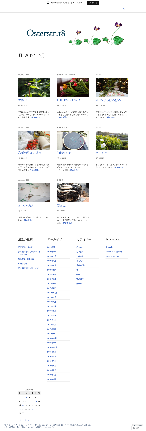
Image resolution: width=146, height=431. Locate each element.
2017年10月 (52, 292)
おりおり (21, 75)
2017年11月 (52, 288)
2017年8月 (51, 302)
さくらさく (103, 153)
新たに (61, 206)
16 (23, 405)
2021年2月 (51, 247)
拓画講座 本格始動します (28, 268)
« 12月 (20, 420)
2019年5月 (51, 261)
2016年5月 (51, 370)
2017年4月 (51, 320)
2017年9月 (51, 297)
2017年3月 (51, 324)
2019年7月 (51, 256)
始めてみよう (93, 3)
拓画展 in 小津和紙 (26, 259)
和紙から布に (65, 153)
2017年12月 (52, 283)
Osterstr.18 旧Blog (114, 251)
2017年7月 (51, 306)
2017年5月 (51, 315)
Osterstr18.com (112, 256)
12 (32, 401)
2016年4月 (51, 374)
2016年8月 (51, 356)
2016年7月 (51, 361)
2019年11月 (52, 251)
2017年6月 (51, 311)
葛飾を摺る (81, 265)
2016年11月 (52, 343)
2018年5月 (51, 279)
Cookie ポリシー (50, 427)
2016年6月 (51, 365)
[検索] (124, 9)
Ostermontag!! (68, 100)
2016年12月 (52, 338)
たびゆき (80, 256)
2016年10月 (52, 347)
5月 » (27, 420)
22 (20, 409)
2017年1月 (51, 333)
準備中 (22, 100)
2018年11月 (52, 274)
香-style (109, 247)
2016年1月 (51, 379)
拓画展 (79, 283)
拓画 (27, 75)
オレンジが (25, 206)
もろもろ (80, 261)
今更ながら (22, 263)
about (79, 247)
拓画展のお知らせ (25, 247)
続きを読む (36, 117)
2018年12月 (52, 270)
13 (36, 401)
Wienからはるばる (108, 100)
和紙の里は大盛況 (29, 153)
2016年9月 (51, 352)
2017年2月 (51, 329)
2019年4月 (51, 265)
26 (32, 409)
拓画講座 (72, 75)
